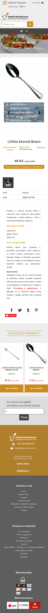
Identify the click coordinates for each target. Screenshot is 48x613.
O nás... (24, 491)
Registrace (22, 3)
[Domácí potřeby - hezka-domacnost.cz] (17, 16)
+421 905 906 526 (25, 443)
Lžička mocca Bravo (36, 369)
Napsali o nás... (24, 494)
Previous (9, 113)
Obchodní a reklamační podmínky (24, 504)
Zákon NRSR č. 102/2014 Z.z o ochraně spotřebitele (24, 547)
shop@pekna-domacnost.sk (25, 448)
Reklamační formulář (24, 541)
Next (39, 113)
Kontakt (24, 498)
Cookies (24, 510)
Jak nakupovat (24, 531)
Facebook (24, 554)
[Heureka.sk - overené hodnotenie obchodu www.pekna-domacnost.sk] (39, 24)
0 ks (35, 3)
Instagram (24, 557)
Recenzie (41, 147)
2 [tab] (26, 118)
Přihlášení (12, 3)
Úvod (5, 48)
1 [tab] (22, 118)
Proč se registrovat (24, 535)
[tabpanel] (24, 112)
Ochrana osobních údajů (24, 507)
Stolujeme (15, 48)
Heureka (24, 544)
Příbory (27, 48)
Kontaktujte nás (24, 501)
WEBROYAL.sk (23, 471)
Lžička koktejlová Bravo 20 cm (12, 369)
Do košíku (13, 388)
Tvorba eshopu (23, 464)
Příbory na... (38, 48)
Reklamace (24, 538)
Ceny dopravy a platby (24, 550)
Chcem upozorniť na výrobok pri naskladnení (24, 167)
